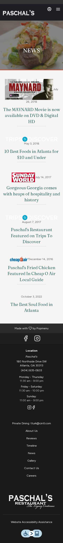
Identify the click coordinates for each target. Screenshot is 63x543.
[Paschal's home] (18, 13)
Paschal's (31, 501)
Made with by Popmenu (25, 328)
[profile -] (49, 9)
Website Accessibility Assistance (31, 522)
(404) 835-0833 (31, 370)
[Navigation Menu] (58, 9)
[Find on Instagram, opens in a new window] (37, 339)
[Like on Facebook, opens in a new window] (26, 339)
